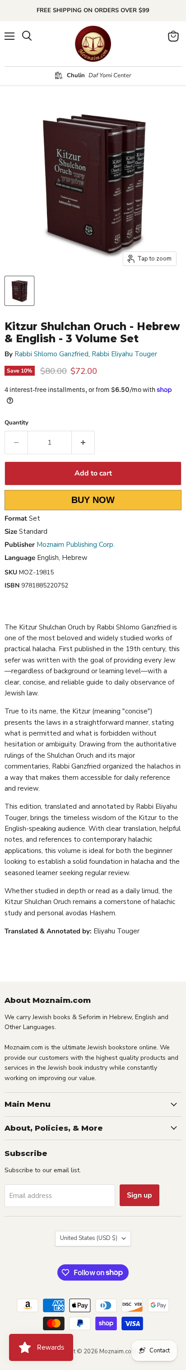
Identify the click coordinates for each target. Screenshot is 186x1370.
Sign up (139, 1195)
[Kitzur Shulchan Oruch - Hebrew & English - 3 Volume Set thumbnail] (19, 290)
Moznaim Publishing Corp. (76, 544)
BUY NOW (93, 500)
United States (88, 1238)
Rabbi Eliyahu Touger (124, 354)
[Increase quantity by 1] (83, 442)
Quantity (16, 422)
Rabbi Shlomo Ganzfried (51, 354)
